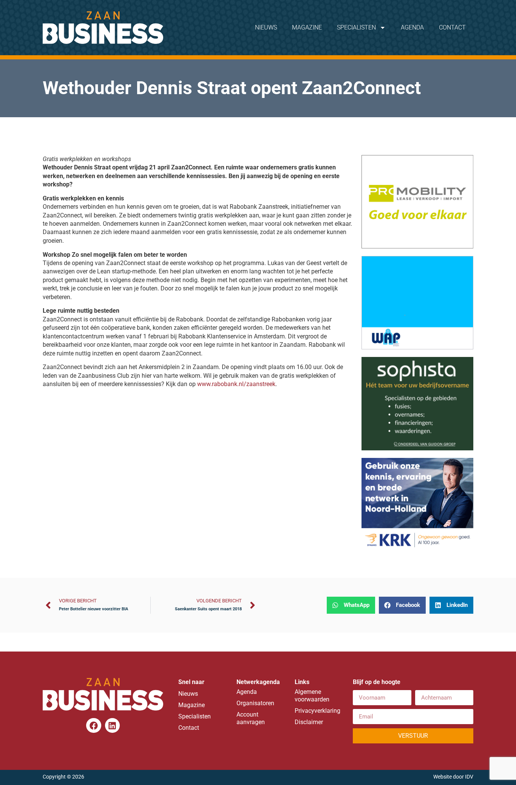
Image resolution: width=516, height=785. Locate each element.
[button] (351, 605)
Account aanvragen (250, 718)
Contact (452, 27)
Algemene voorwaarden (312, 695)
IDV (469, 777)
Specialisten (356, 27)
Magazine (307, 27)
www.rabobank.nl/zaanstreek (236, 384)
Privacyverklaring (316, 710)
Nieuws (266, 27)
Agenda (412, 27)
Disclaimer (309, 722)
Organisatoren (255, 703)
